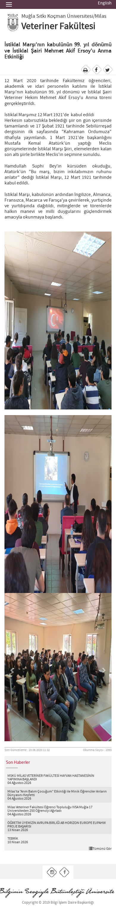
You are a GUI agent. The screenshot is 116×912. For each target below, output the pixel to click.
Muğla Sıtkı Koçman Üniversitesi (57, 16)
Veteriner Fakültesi (58, 26)
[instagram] (51, 872)
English (105, 3)
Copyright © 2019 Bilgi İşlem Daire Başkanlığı (58, 902)
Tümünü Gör (102, 848)
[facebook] (64, 872)
